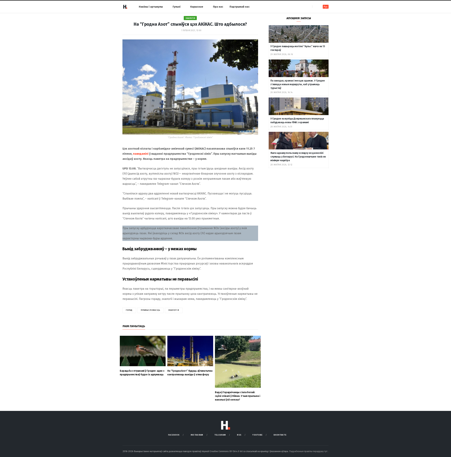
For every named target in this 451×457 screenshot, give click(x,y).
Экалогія (190, 18)
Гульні (176, 6)
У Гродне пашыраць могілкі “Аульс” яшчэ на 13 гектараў (297, 48)
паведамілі (141, 153)
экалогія (173, 310)
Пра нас (218, 6)
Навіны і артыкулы (151, 6)
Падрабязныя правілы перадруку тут (308, 451)
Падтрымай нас (240, 6)
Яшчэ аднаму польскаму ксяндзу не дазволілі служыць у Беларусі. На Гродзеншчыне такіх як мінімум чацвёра (298, 157)
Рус (326, 6)
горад (129, 310)
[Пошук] (315, 6)
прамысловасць (150, 310)
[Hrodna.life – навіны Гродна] (125, 6)
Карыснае (196, 6)
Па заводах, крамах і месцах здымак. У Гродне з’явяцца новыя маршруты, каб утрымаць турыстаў (297, 84)
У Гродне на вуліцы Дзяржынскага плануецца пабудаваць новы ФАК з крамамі (297, 120)
